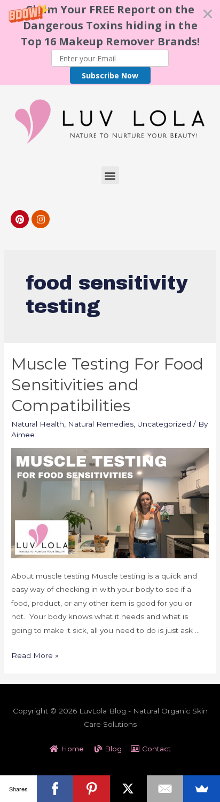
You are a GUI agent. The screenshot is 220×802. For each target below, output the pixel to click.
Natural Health (37, 424)
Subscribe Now (110, 75)
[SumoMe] (201, 788)
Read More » (35, 655)
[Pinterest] (20, 219)
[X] (128, 788)
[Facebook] (55, 788)
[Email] (165, 788)
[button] (110, 42)
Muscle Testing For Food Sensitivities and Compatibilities (107, 384)
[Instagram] (41, 219)
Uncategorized (164, 424)
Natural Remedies (100, 424)
